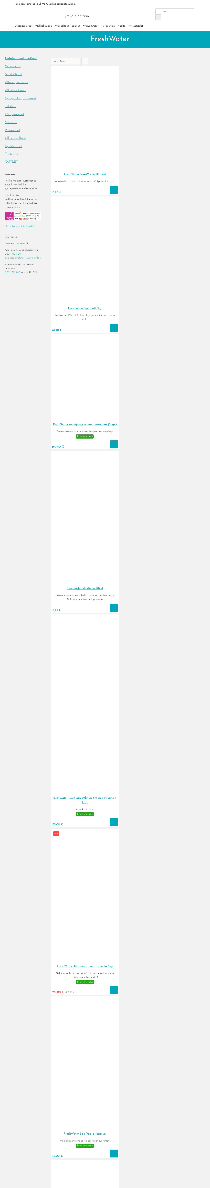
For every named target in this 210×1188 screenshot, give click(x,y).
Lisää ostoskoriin (114, 190)
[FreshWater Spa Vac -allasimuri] (85, 1127)
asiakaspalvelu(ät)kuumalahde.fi (23, 258)
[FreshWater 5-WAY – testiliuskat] (85, 168)
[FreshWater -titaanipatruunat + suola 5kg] (85, 960)
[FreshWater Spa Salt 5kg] (85, 302)
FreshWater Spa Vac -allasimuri (85, 1133)
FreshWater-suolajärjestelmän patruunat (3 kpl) (85, 424)
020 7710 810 (12, 272)
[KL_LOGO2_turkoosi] (36, 9)
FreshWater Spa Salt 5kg (85, 308)
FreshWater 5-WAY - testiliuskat (85, 174)
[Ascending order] (85, 61)
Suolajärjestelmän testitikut (85, 588)
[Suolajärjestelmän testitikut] (85, 582)
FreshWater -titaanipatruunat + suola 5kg (85, 966)
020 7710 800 (13, 254)
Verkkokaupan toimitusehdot (20, 226)
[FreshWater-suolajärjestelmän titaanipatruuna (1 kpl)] (85, 791)
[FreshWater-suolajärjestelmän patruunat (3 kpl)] (85, 418)
